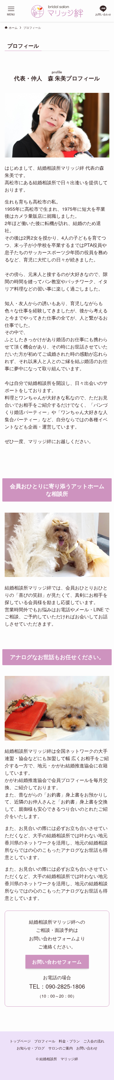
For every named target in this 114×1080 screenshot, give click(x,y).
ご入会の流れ (93, 1041)
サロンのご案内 (60, 1048)
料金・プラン (69, 1041)
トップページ (20, 1041)
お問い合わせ (86, 1048)
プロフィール (44, 1041)
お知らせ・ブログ (31, 1048)
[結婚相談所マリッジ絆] (57, 11)
